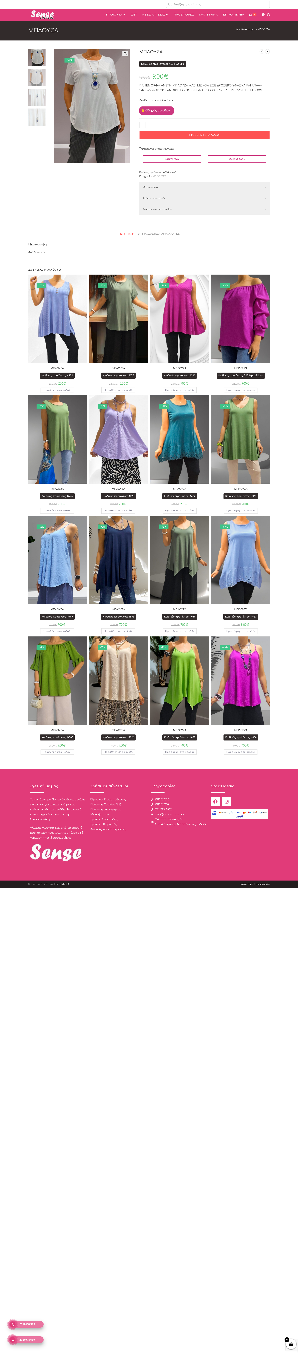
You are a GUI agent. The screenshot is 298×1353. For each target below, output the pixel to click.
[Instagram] (226, 801)
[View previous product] (262, 51)
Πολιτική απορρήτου (105, 809)
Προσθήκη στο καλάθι (204, 135)
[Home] (237, 29)
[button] (125, 53)
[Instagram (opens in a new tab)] (268, 14)
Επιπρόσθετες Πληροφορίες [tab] (159, 233)
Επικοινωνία (263, 884)
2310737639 (172, 159)
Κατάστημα (246, 884)
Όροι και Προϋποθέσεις (108, 799)
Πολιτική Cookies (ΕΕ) (105, 804)
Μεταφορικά (150, 187)
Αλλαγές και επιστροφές (157, 209)
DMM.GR (64, 884)
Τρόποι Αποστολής (104, 819)
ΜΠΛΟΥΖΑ (264, 29)
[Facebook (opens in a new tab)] (263, 14)
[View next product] (267, 51)
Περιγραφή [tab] (126, 233)
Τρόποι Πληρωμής (103, 824)
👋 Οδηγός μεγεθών (155, 110)
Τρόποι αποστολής (154, 198)
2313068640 (237, 159)
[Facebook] (215, 801)
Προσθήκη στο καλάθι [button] (57, 390)
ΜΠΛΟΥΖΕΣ (159, 176)
